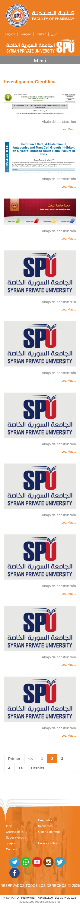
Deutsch (41, 34)
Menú (40, 60)
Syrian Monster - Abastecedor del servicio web (46, 898)
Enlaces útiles (47, 843)
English (10, 34)
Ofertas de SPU (17, 831)
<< (30, 758)
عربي (54, 34)
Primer (14, 758)
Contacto (12, 849)
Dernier (37, 768)
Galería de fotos (49, 831)
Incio (9, 826)
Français (25, 34)
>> (20, 768)
